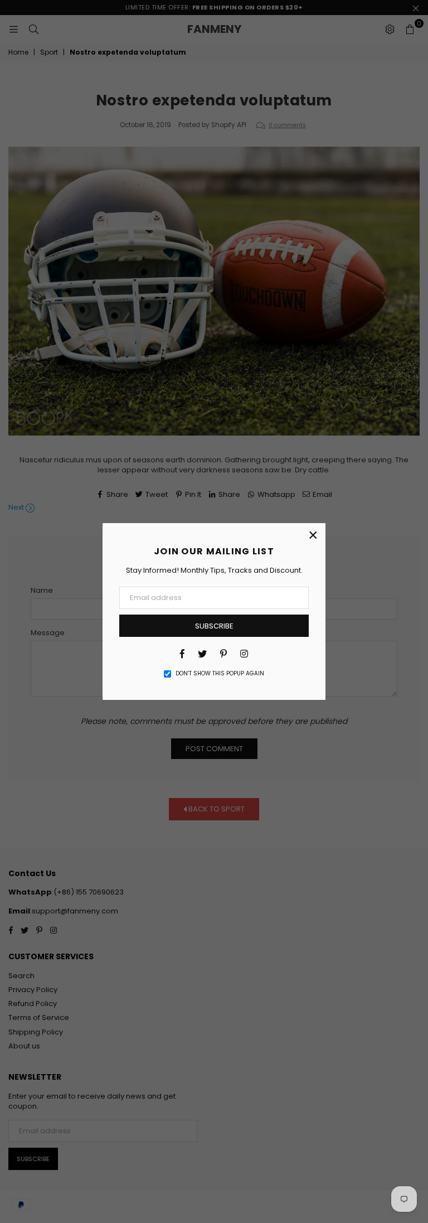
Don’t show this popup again (220, 674)
